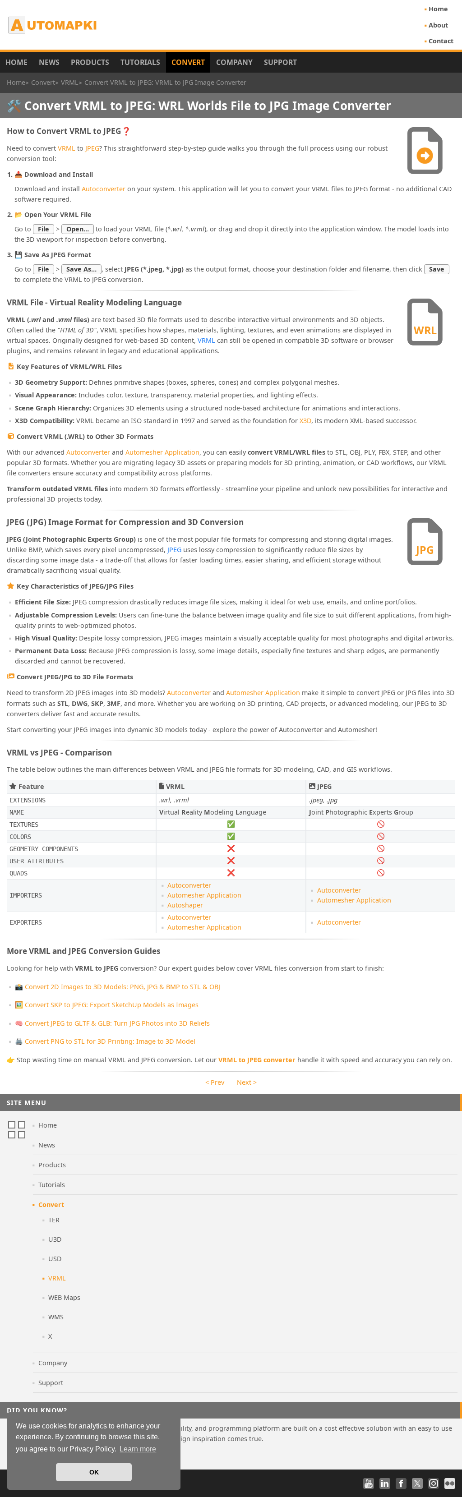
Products (90, 62)
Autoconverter (103, 188)
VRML (66, 148)
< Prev (214, 1082)
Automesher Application (162, 452)
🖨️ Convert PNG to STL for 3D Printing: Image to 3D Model (105, 1041)
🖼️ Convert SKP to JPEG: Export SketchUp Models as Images (107, 1004)
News (49, 62)
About (438, 25)
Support (280, 62)
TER (54, 1220)
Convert (188, 62)
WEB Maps (64, 1297)
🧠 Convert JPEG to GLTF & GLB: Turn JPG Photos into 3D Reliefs (112, 1023)
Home (438, 9)
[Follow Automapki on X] (417, 1483)
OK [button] (94, 1472)
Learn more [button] (138, 1449)
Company (234, 62)
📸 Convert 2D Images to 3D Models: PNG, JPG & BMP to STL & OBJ (117, 986)
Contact (441, 41)
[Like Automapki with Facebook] (401, 1483)
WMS (56, 1317)
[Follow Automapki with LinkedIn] (384, 1483)
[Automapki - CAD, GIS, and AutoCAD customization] (53, 25)
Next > (247, 1082)
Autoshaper (185, 905)
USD (55, 1258)
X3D (305, 420)
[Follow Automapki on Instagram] (433, 1483)
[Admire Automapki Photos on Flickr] (449, 1483)
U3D (55, 1239)
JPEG (92, 148)
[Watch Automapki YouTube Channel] (368, 1483)
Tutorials (140, 62)
